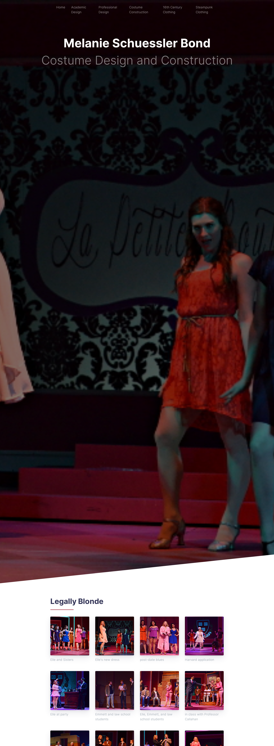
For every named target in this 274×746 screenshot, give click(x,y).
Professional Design (108, 9)
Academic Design (78, 9)
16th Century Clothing (172, 9)
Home (60, 7)
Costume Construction (138, 9)
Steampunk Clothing (204, 9)
